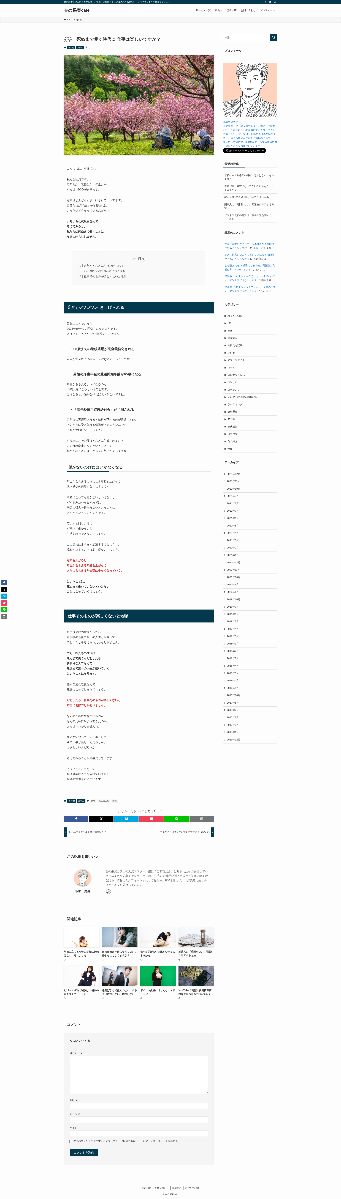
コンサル (232, 382)
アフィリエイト (236, 360)
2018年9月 (233, 643)
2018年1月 (233, 688)
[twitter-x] (265, 2)
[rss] (270, 2)
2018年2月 (233, 680)
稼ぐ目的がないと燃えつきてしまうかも (246, 197)
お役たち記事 (235, 345)
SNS (230, 330)
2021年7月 (233, 510)
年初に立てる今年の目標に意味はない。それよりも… (249, 177)
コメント (76, 1052)
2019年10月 (233, 599)
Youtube (232, 337)
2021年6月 (233, 518)
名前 (74, 1099)
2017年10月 (233, 695)
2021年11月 (233, 481)
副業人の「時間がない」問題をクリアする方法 (249, 206)
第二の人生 (104, 801)
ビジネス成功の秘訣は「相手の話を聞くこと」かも (248, 217)
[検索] (274, 2)
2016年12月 (233, 739)
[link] (108, 891)
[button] (76, 819)
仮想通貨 (232, 411)
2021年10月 (233, 488)
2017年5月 (233, 724)
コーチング (234, 389)
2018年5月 (233, 658)
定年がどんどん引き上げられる (104, 265)
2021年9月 (233, 496)
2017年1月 (233, 732)
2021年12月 (233, 474)
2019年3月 (233, 636)
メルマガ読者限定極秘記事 (242, 397)
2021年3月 (233, 540)
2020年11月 (233, 569)
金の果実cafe (77, 10)
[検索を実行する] (273, 37)
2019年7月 (233, 606)
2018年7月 (233, 651)
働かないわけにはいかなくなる (107, 270)
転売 (230, 448)
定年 (93, 801)
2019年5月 (233, 621)
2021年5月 (233, 525)
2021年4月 (233, 532)
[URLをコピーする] (202, 819)
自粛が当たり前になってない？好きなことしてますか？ (249, 188)
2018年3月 (233, 673)
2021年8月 (233, 503)
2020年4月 (233, 592)
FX (229, 323)
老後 (114, 801)
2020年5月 (233, 584)
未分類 (231, 419)
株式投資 (232, 426)
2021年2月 (233, 547)
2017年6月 (233, 717)
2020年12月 (233, 562)
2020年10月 (233, 577)
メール (75, 1113)
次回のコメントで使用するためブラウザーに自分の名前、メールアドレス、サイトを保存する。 (126, 1141)
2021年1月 (233, 555)
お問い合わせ (162, 1188)
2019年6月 (233, 614)
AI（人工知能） (236, 315)
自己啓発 (232, 433)
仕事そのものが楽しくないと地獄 (105, 276)
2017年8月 (233, 702)
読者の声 (177, 1188)
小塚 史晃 (83, 891)
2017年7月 (233, 710)
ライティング (235, 404)
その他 (71, 47)
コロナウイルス (236, 374)
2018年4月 (233, 665)
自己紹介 (232, 441)
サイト (73, 1127)
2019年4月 (233, 628)
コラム (80, 47)
